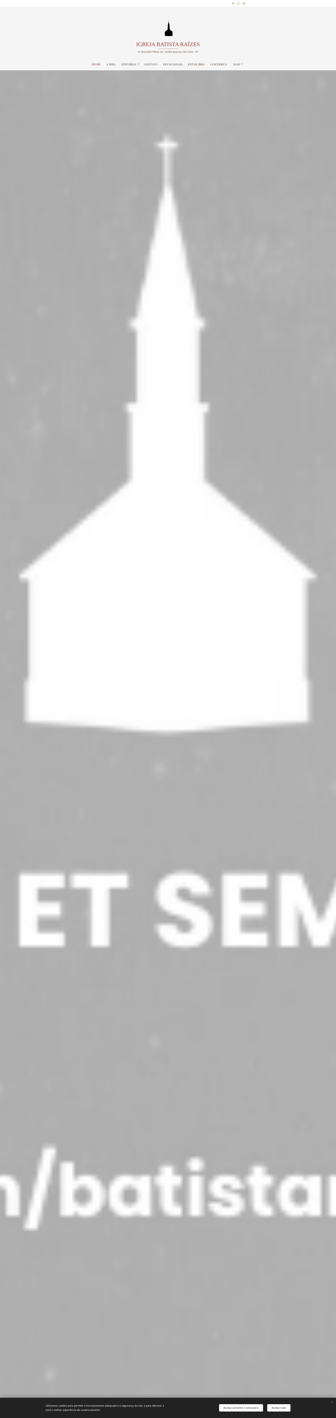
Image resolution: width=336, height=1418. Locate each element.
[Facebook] (233, 3)
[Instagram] (238, 3)
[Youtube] (243, 3)
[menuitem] (98, 64)
